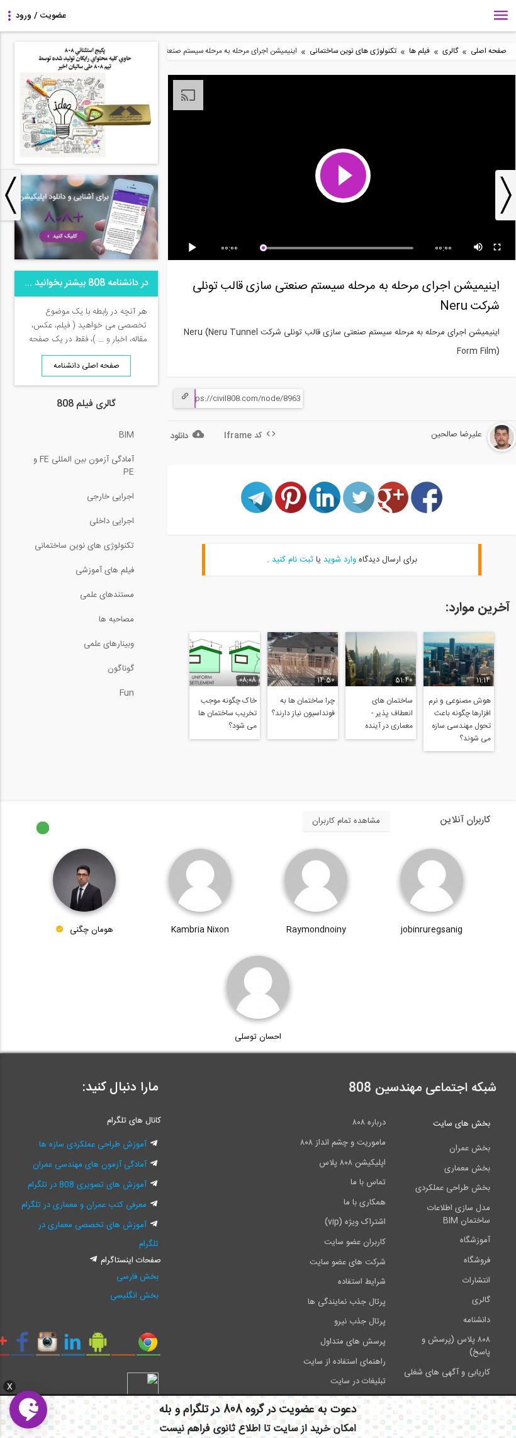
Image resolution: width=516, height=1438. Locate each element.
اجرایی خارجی (110, 497)
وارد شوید (339, 560)
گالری (450, 51)
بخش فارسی (137, 1277)
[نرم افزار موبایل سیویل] (97, 1346)
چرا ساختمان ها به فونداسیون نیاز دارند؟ (303, 707)
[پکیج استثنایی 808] (86, 162)
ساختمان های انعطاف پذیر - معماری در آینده (389, 713)
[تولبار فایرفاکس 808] (123, 1346)
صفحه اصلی (489, 51)
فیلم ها (419, 51)
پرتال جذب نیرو (360, 1321)
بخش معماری (467, 1168)
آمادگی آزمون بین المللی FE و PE (83, 466)
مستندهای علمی (107, 595)
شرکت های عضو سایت (348, 1262)
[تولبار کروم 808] (148, 1346)
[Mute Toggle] (479, 248)
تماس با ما (368, 1182)
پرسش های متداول (353, 1342)
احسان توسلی (258, 1037)
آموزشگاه (475, 1240)
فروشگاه (477, 1260)
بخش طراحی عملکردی (452, 1188)
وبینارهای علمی (109, 644)
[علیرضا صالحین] (464, 449)
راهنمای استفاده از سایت (344, 1362)
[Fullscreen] (498, 248)
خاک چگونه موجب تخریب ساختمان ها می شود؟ (227, 713)
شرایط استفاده (362, 1282)
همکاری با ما (365, 1202)
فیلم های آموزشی (105, 570)
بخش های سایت (461, 1124)
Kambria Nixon (200, 930)
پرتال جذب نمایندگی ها (347, 1302)
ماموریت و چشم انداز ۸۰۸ (343, 1143)
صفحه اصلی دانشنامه (86, 366)
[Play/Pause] (194, 248)
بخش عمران (469, 1148)
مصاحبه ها (116, 619)
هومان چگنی (91, 930)
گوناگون (121, 669)
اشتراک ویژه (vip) (355, 1222)
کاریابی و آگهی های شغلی (447, 1372)
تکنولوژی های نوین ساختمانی (353, 51)
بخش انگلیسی (134, 1296)
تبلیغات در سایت (358, 1381)
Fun (127, 693)
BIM (126, 435)
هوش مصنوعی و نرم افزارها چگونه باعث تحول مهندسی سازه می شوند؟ (460, 719)
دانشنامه (476, 1320)
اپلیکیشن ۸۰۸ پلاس (352, 1163)
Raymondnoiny (316, 930)
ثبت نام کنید (292, 560)
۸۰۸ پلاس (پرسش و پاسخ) (456, 1346)
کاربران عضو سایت (355, 1242)
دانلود (179, 436)
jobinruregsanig (432, 930)
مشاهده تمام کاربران (346, 821)
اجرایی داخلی (111, 521)
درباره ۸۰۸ (369, 1122)
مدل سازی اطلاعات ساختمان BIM (458, 1214)
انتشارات (476, 1281)
